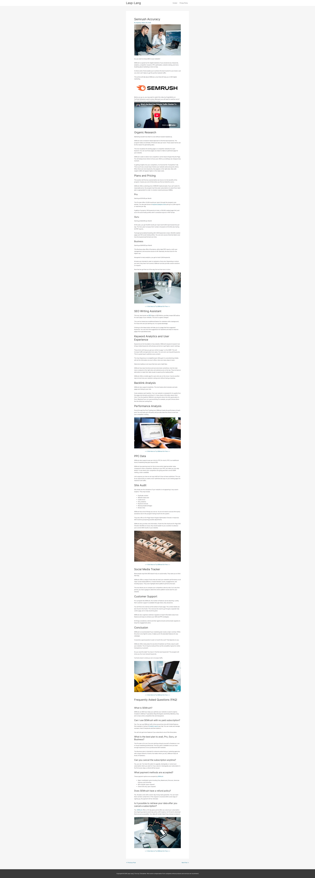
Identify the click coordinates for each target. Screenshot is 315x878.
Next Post (185, 862)
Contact (175, 3)
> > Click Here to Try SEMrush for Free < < (157, 306)
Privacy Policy (184, 3)
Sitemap (137, 873)
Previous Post (131, 862)
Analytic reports (154, 726)
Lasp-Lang (133, 3)
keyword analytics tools (159, 204)
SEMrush (160, 776)
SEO (149, 315)
